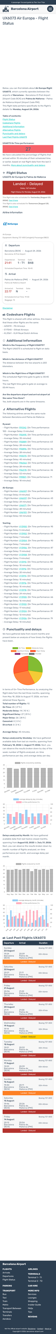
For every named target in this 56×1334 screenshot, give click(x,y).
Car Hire (33, 1286)
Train (5, 1301)
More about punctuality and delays (28, 165)
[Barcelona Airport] (6, 9)
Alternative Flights (12, 130)
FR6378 (23, 470)
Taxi (5, 1297)
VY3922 (23, 604)
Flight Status (9, 119)
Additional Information (13, 126)
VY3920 (23, 597)
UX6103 (23, 512)
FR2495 (23, 434)
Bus (4, 1294)
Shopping (33, 1301)
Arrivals (6, 1272)
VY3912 (22, 569)
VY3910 (22, 562)
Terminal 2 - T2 (35, 1281)
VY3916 (22, 583)
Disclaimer (32, 1329)
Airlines (33, 1269)
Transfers (7, 1315)
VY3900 (23, 526)
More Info (33, 1290)
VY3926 (23, 618)
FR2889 (22, 442)
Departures (8, 1276)
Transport (9, 1290)
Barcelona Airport (25, 8)
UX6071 (22, 505)
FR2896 (23, 449)
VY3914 (22, 576)
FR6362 (23, 463)
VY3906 (23, 547)
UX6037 (23, 498)
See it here (13, 200)
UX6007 (23, 491)
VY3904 (23, 540)
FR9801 (22, 477)
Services (32, 1294)
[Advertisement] (28, 56)
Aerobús (7, 1319)
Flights (7, 1269)
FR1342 (22, 427)
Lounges (32, 1297)
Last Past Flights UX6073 (15, 137)
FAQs (30, 1308)
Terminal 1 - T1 (35, 1277)
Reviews (32, 1316)
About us (48, 1329)
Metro (5, 1304)
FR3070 (23, 456)
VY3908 (23, 554)
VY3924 (23, 611)
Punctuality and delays (14, 133)
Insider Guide (34, 1304)
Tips (30, 1312)
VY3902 (23, 533)
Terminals (34, 1274)
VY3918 (22, 590)
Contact (40, 1329)
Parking (7, 1286)
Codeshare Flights (11, 123)
